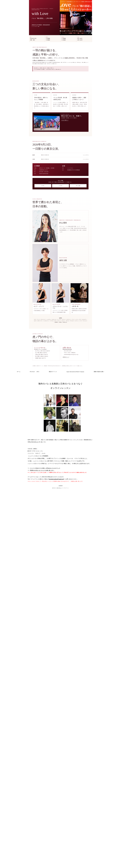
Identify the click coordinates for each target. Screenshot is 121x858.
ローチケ (43, 185)
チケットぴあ (78, 185)
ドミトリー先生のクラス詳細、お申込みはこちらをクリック (45, 468)
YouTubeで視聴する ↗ (64, 120)
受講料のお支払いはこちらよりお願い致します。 (42, 470)
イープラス (60, 185)
